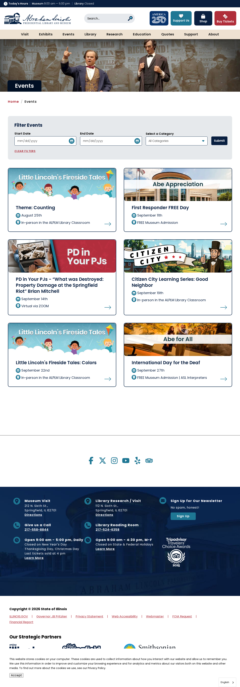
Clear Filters (25, 151)
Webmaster (155, 616)
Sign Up (183, 516)
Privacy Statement (89, 616)
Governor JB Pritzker (51, 616)
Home (13, 101)
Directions (33, 515)
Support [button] (191, 34)
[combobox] (227, 682)
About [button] (213, 34)
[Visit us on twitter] (102, 460)
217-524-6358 (107, 529)
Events (68, 34)
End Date (87, 133)
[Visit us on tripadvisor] (149, 460)
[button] (226, 673)
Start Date (22, 133)
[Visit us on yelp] (137, 460)
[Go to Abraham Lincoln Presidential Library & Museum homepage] (37, 18)
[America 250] (159, 18)
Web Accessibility (125, 616)
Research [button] (114, 34)
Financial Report (21, 622)
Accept (16, 675)
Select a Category (160, 134)
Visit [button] (25, 34)
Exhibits (45, 34)
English (225, 682)
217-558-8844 (37, 529)
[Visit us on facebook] (91, 460)
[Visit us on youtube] (126, 460)
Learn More (34, 558)
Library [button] (90, 34)
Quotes (167, 34)
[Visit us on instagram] (114, 460)
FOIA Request (182, 616)
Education (142, 34)
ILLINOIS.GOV (18, 616)
